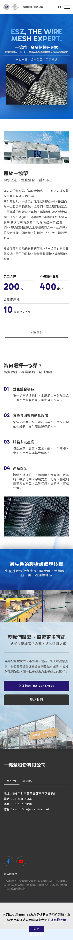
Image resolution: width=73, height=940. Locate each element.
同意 (36, 929)
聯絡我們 (36, 699)
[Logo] (23, 7)
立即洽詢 (36, 686)
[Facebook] (8, 861)
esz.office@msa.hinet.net (31, 809)
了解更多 (36, 332)
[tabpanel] (36, 66)
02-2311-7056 (22, 799)
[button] (59, 7)
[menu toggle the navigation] (67, 7)
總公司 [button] (12, 781)
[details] (36, 394)
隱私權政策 (58, 920)
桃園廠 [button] (27, 781)
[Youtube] (21, 861)
